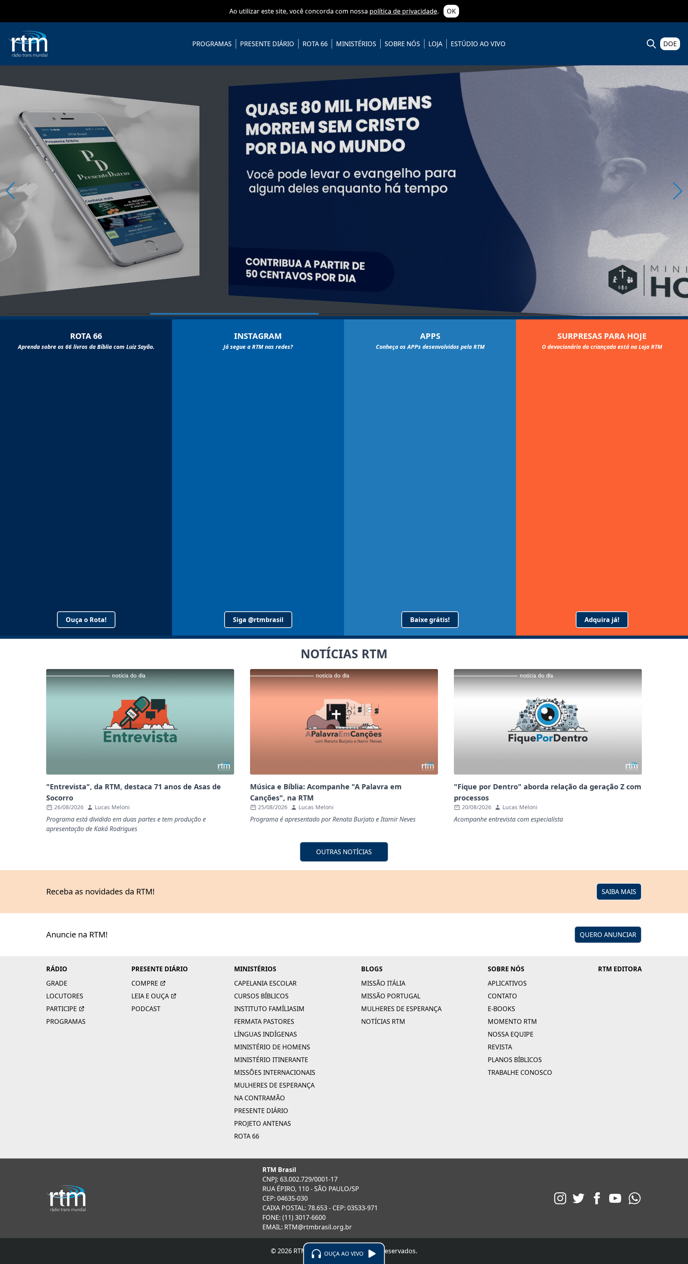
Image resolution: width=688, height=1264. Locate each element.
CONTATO (502, 996)
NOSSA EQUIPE (511, 1034)
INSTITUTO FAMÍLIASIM (269, 1008)
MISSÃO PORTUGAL (390, 996)
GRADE (56, 983)
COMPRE (144, 983)
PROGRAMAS (212, 43)
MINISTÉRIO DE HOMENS (272, 1047)
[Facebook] (597, 1198)
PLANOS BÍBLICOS (515, 1059)
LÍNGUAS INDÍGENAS (265, 1034)
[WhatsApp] (634, 1198)
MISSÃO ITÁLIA (383, 983)
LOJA (435, 43)
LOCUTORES (64, 996)
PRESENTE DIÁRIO (267, 43)
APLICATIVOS (507, 983)
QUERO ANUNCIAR (608, 934)
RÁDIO (56, 969)
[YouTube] (615, 1198)
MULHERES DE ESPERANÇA (274, 1085)
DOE (670, 43)
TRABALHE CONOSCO (520, 1072)
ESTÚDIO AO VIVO (478, 43)
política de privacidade (403, 11)
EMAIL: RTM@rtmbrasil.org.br (307, 1227)
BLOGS (372, 969)
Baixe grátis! (430, 619)
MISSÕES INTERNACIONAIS (274, 1072)
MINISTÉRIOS (356, 43)
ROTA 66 (315, 43)
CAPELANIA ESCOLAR (265, 983)
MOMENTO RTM (512, 1021)
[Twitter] (578, 1198)
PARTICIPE (61, 1008)
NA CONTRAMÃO (259, 1098)
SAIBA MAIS (619, 891)
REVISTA (500, 1047)
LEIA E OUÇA (150, 996)
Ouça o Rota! (86, 619)
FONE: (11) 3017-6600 (294, 1217)
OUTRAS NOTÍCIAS (344, 851)
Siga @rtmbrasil (258, 619)
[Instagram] (560, 1198)
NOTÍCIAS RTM (383, 1021)
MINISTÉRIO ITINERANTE (271, 1059)
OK (451, 11)
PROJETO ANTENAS (262, 1123)
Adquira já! (602, 619)
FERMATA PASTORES (264, 1021)
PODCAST (145, 1008)
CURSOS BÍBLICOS (261, 996)
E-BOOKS (501, 1008)
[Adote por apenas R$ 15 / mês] (344, 190)
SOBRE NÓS (402, 43)
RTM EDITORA (620, 969)
